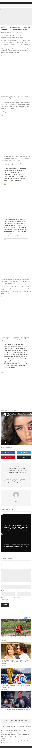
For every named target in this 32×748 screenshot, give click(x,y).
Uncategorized (10, 32)
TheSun (11, 447)
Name (3, 584)
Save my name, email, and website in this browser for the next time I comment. (15, 598)
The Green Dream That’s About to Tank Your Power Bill (15, 734)
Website (19, 590)
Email (2, 590)
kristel (3, 32)
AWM (7, 447)
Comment (3, 568)
